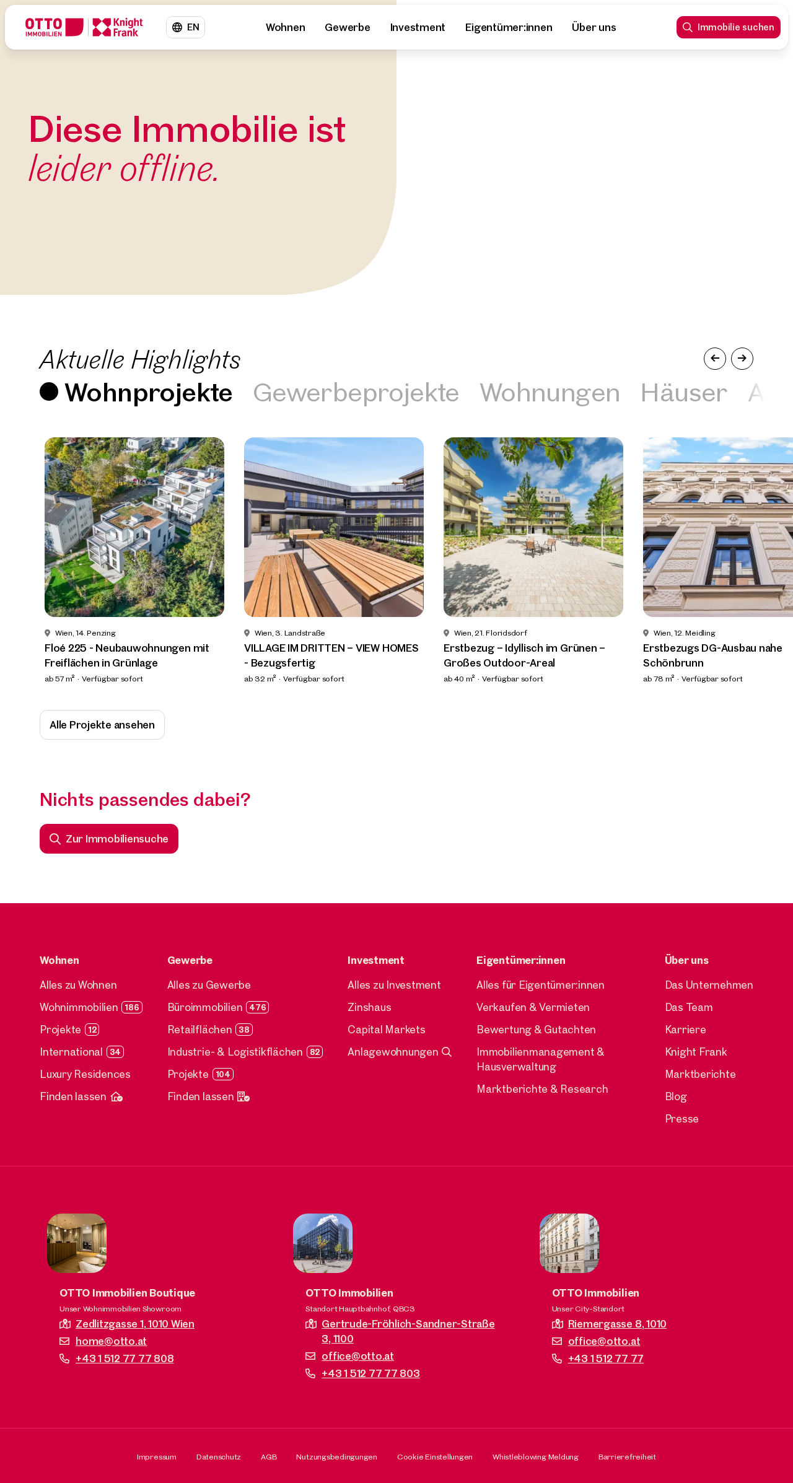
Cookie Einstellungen (435, 1456)
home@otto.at (111, 1341)
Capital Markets (386, 1029)
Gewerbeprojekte (356, 391)
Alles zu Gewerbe (209, 984)
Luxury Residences (85, 1073)
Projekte (60, 1029)
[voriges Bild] (715, 359)
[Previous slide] (32, 561)
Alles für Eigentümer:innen (540, 984)
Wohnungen (550, 391)
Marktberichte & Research (542, 1088)
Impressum (157, 1456)
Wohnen (285, 27)
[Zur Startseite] (84, 27)
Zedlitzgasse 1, (135, 1323)
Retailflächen (199, 1029)
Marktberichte (700, 1073)
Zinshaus (369, 1006)
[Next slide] (760, 561)
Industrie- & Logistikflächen (235, 1051)
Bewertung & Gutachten (536, 1029)
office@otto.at (358, 1356)
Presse (682, 1118)
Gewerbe (347, 27)
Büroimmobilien (205, 1006)
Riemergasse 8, (617, 1323)
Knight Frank (696, 1051)
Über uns (594, 27)
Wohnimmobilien (79, 1006)
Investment (418, 27)
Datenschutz (218, 1456)
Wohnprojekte (148, 391)
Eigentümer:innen (508, 27)
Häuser (683, 391)
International (71, 1051)
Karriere (685, 1029)
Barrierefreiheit (627, 1456)
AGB (268, 1456)
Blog (676, 1096)
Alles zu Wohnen (78, 984)
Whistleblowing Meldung (536, 1456)
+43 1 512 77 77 (606, 1358)
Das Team (689, 1006)
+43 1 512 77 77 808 (124, 1358)
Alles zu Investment (394, 984)
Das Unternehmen (709, 984)
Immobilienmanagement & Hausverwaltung (540, 1059)
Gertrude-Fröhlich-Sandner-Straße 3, (408, 1330)
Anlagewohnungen (393, 1051)
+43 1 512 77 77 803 (370, 1373)
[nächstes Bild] (742, 359)
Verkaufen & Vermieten (533, 1006)
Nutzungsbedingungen (336, 1456)
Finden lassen (73, 1096)
